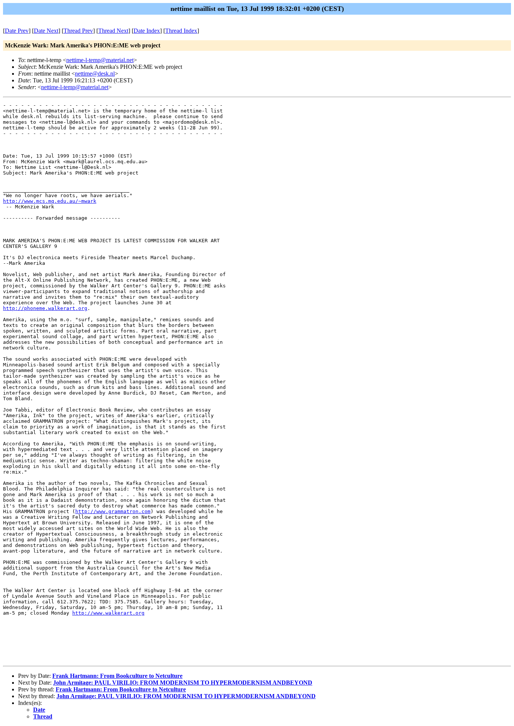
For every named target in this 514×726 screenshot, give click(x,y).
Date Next (46, 30)
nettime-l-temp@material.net (100, 60)
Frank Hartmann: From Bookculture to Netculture (117, 676)
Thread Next (113, 30)
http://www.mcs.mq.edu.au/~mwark (49, 201)
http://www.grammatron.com (113, 511)
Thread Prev (78, 30)
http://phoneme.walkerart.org (45, 308)
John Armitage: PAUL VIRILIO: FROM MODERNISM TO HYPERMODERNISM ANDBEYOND (182, 682)
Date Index (147, 30)
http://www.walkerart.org (108, 613)
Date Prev (17, 30)
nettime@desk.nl (95, 73)
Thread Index (181, 30)
